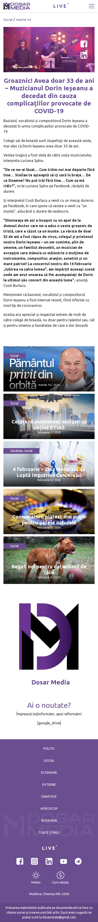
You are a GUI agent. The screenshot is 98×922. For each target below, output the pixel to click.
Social (8, 20)
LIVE (60, 6)
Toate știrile (49, 832)
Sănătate (16, 451)
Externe (49, 784)
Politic (49, 748)
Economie (49, 772)
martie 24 (23, 20)
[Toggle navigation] (92, 6)
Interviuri (49, 820)
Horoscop (49, 808)
